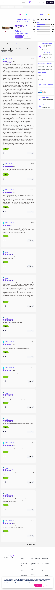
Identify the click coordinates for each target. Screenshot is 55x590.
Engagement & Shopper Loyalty (35, 564)
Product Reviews (24, 563)
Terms (43, 565)
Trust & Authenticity (45, 563)
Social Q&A (23, 565)
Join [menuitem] (39, 2)
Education (22, 21)
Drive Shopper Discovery (35, 558)
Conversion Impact (34, 560)
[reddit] (43, 92)
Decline (47, 585)
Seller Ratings (23, 560)
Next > (34, 544)
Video (22, 570)
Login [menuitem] (43, 2)
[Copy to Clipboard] (46, 92)
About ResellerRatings (45, 560)
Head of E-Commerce (35, 576)
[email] (44, 92)
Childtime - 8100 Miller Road (23, 19)
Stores (2, 11)
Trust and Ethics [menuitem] (10, 2)
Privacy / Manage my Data (46, 575)
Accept (38, 585)
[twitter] (41, 92)
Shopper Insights (34, 567)
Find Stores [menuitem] (3, 2)
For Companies (50, 2)
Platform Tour (23, 558)
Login (42, 570)
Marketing (33, 574)
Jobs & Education (17, 21)
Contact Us (43, 568)
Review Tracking (24, 575)
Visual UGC (23, 568)
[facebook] (39, 92)
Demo (32, 569)
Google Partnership (45, 558)
